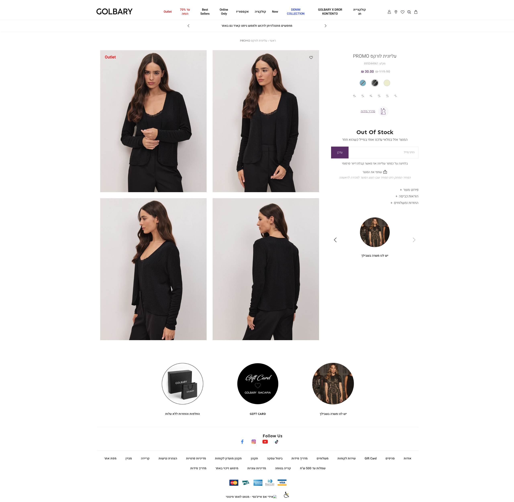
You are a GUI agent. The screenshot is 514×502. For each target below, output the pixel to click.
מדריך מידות (300, 458)
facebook (242, 441)
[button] (416, 12)
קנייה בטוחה (283, 468)
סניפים (390, 458)
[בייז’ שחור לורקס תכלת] (374, 83)
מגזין (128, 458)
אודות (407, 458)
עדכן (340, 152)
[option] (387, 83)
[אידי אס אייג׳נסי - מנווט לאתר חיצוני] (251, 497)
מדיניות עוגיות (256, 468)
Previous (325, 26)
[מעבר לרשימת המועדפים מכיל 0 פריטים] (402, 12)
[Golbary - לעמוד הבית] (114, 14)
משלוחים (322, 458)
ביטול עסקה (274, 458)
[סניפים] (396, 12)
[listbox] (374, 83)
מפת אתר (110, 458)
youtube (265, 441)
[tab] (374, 189)
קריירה (145, 458)
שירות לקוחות (347, 458)
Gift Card (370, 458)
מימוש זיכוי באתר (226, 468)
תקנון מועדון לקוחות (228, 458)
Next (188, 26)
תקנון (254, 458)
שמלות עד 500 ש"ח (312, 468)
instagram (253, 441)
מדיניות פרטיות (196, 458)
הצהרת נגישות (168, 458)
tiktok (277, 441)
